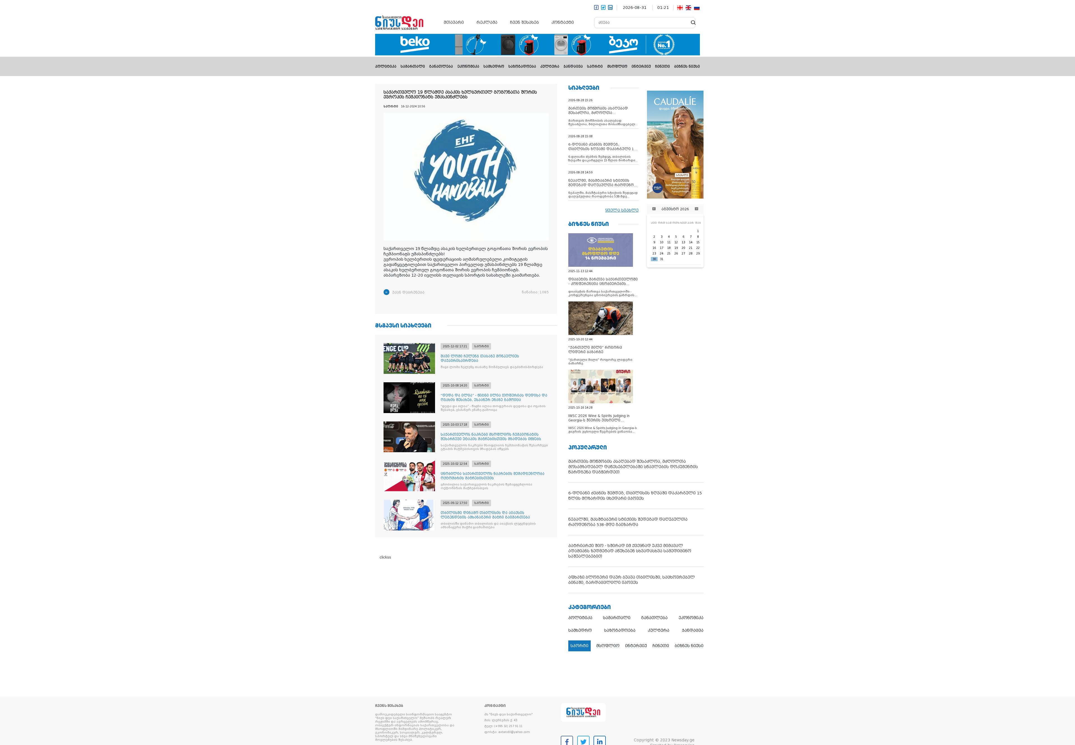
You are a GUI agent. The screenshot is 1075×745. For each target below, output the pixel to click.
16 (654, 247)
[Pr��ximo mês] (696, 209)
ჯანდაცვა (573, 67)
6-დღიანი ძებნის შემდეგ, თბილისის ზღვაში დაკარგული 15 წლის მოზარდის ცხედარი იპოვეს (635, 496)
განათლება (441, 67)
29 (698, 253)
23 (654, 253)
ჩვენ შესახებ (524, 22)
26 (676, 253)
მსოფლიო (617, 67)
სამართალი (413, 67)
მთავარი (454, 22)
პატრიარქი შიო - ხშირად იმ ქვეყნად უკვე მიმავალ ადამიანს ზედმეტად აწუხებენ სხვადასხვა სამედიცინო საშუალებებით (629, 550)
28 (690, 253)
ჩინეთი (662, 67)
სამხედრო (493, 67)
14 (690, 242)
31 (661, 259)
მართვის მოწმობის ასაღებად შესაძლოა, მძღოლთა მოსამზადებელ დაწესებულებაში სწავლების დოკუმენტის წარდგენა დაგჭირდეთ (633, 466)
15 (698, 242)
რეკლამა (486, 22)
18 (668, 247)
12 (676, 242)
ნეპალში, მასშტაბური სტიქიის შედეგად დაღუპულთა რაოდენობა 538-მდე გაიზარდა (628, 522)
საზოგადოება (522, 67)
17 (661, 247)
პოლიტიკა (385, 67)
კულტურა (549, 67)
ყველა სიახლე (622, 210)
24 (661, 253)
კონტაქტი (562, 22)
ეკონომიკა (468, 67)
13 (683, 242)
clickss (385, 557)
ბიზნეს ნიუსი (687, 67)
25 (668, 253)
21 (690, 247)
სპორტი (595, 67)
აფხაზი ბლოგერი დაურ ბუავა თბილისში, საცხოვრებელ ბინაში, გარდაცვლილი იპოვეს (631, 580)
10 (661, 242)
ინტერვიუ (641, 67)
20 (683, 247)
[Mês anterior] (654, 209)
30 (654, 259)
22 (698, 247)
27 (683, 253)
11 (668, 242)
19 (676, 247)
